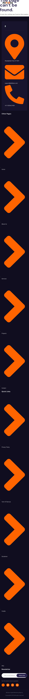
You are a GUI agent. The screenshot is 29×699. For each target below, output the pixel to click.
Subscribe (22, 675)
